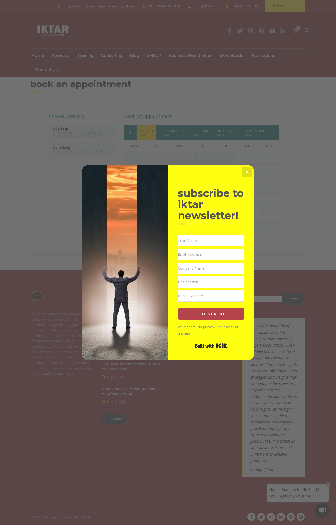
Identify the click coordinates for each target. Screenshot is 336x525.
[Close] (247, 172)
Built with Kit (211, 345)
